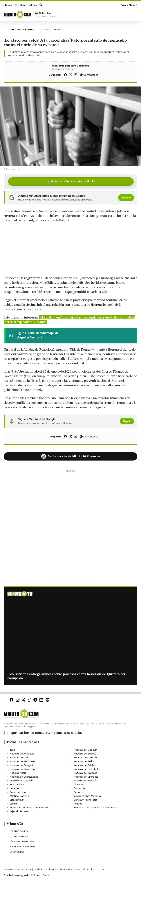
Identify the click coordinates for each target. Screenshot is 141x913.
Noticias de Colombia (86, 757)
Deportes (78, 792)
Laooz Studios (42, 875)
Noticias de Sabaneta (22, 768)
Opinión (14, 803)
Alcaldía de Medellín (21, 780)
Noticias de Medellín (85, 749)
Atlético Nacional (20, 795)
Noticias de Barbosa (85, 772)
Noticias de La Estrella (86, 768)
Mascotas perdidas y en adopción (29, 807)
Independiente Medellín (87, 795)
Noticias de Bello (83, 761)
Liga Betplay (17, 799)
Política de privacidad (22, 846)
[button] (7, 5)
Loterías (14, 788)
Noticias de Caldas (84, 765)
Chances (78, 784)
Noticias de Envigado (22, 765)
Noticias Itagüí (18, 772)
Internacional (17, 784)
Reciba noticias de (74, 456)
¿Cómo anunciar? (19, 836)
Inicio (13, 749)
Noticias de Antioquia (22, 753)
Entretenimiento (19, 792)
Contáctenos (17, 852)
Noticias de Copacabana (24, 776)
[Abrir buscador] (40, 5)
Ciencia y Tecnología (85, 799)
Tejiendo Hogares (20, 811)
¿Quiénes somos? (19, 831)
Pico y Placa (128, 4)
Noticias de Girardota (85, 776)
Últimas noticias (27, 4)
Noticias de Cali (19, 757)
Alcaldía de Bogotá (84, 780)
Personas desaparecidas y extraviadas (95, 807)
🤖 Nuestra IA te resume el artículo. (71, 181)
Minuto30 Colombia (22, 29)
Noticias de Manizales (22, 761)
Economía (79, 788)
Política (77, 803)
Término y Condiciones (22, 841)
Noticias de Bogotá (50, 29)
